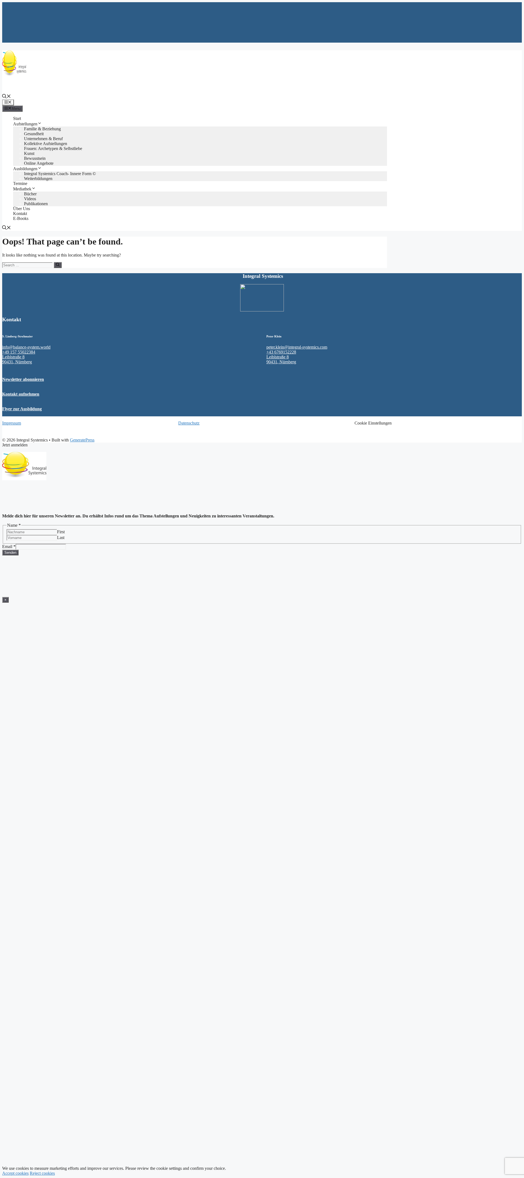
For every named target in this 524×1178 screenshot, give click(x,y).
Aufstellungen (25, 124)
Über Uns (21, 208)
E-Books (20, 218)
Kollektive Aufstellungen (45, 143)
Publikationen (36, 203)
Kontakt (20, 213)
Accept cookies (15, 1173)
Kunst (29, 153)
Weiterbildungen (39, 178)
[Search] (58, 265)
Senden (10, 552)
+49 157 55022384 (18, 352)
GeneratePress (82, 440)
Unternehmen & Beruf (43, 138)
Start (17, 118)
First (61, 531)
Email (9, 546)
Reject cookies (42, 1173)
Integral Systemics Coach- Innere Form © (60, 173)
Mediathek (22, 189)
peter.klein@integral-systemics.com (296, 347)
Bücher (30, 194)
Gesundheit (34, 133)
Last (60, 537)
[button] (6, 97)
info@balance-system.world (26, 347)
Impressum (11, 423)
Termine (20, 183)
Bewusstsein (35, 158)
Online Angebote (38, 163)
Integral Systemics (18, 87)
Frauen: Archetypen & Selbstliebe (53, 148)
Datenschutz (189, 423)
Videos (30, 198)
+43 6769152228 (281, 352)
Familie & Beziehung (42, 128)
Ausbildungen (25, 168)
